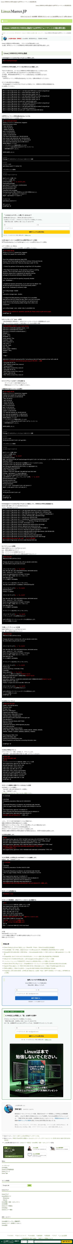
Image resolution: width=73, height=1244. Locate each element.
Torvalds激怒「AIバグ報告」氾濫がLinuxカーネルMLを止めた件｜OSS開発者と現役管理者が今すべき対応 (34, 950)
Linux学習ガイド (6, 1196)
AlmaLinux (6, 1198)
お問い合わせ (67, 16)
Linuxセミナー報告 (7, 1209)
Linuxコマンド (6, 1171)
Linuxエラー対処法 (26, 33)
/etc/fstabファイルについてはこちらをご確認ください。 (17, 793)
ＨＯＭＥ (3, 33)
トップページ (5, 1165)
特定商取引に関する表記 (29, 1238)
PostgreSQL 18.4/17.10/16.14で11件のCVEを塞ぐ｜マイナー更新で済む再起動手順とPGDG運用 (31, 956)
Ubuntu (5, 1200)
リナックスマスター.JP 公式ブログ (14, 33)
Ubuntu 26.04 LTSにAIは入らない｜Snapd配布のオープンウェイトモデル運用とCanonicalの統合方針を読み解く (35, 963)
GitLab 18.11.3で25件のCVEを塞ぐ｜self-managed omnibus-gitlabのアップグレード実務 (29, 959)
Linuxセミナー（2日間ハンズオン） (12, 1223)
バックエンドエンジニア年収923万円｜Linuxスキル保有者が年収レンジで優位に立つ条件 (29, 961)
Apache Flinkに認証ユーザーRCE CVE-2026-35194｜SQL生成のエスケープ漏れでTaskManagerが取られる (34, 966)
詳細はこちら (28, 235)
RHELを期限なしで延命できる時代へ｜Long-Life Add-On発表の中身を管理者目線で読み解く (30, 968)
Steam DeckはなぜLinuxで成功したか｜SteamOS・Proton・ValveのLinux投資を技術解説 (29, 947)
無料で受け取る (67, 1241)
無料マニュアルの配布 (25, 1120)
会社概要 (34, 16)
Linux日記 (4, 1208)
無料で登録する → (36, 998)
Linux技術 (4, 1167)
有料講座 (47, 1235)
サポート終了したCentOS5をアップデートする (26, 1136)
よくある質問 (63, 1235)
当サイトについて (26, 16)
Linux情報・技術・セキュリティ (36, 33)
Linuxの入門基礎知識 (8, 1169)
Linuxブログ (5, 1194)
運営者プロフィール (43, 16)
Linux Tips (5, 1173)
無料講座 (39, 1235)
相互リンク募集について (46, 1238)
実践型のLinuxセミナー (61, 1118)
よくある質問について (56, 16)
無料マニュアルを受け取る (36, 232)
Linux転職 (4, 1204)
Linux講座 (4, 1225)
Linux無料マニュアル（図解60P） (11, 1221)
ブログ (55, 1235)
